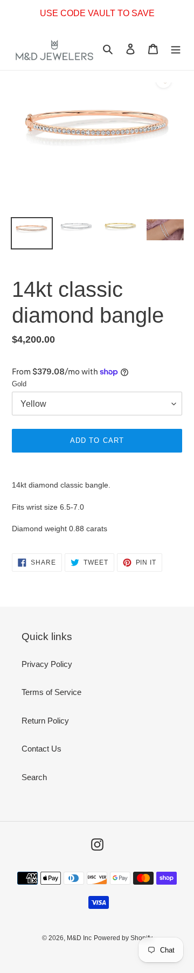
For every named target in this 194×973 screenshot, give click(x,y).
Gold (19, 384)
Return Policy (45, 720)
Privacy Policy (47, 664)
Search (34, 777)
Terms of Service (51, 692)
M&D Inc (79, 938)
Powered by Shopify (123, 938)
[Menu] (175, 48)
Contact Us (41, 748)
